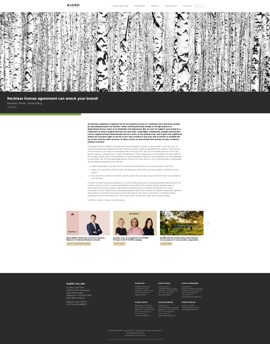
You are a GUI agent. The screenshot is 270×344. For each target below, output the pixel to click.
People (155, 6)
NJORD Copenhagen (190, 283)
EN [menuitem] (197, 6)
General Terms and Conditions (138, 339)
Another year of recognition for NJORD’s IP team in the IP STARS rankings (131, 239)
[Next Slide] (208, 224)
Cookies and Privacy (115, 339)
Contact (187, 6)
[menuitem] (199, 6)
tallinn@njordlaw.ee (75, 298)
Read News (171, 6)
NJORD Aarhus (141, 302)
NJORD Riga (140, 283)
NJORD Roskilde (188, 302)
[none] (199, 6)
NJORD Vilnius (164, 283)
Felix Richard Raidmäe (81, 243)
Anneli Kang (34, 103)
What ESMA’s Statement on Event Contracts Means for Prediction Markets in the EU (85, 239)
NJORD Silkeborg (165, 302)
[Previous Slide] (61, 224)
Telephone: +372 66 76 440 (78, 295)
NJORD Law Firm (120, 6)
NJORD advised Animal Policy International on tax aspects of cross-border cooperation (179, 239)
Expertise (140, 6)
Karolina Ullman (16, 103)
